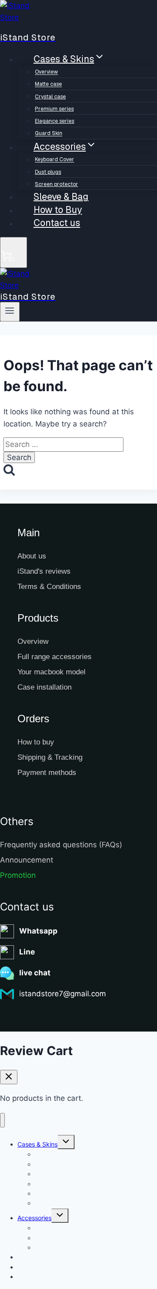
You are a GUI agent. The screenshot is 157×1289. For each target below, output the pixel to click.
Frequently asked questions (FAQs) (61, 844)
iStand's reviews (44, 571)
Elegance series (54, 121)
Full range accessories (54, 657)
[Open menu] (10, 311)
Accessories (34, 1217)
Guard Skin (50, 1203)
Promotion (18, 875)
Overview (46, 72)
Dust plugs (48, 172)
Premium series (54, 108)
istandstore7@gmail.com (62, 993)
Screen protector (59, 1247)
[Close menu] (2, 1120)
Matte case (48, 84)
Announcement (26, 860)
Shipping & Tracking (49, 757)
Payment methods (46, 772)
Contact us (57, 223)
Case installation (44, 687)
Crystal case (50, 96)
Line (27, 951)
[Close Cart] (8, 1077)
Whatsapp (38, 931)
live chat (35, 972)
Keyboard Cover (54, 159)
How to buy (35, 742)
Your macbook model (51, 672)
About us (31, 556)
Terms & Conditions (49, 586)
